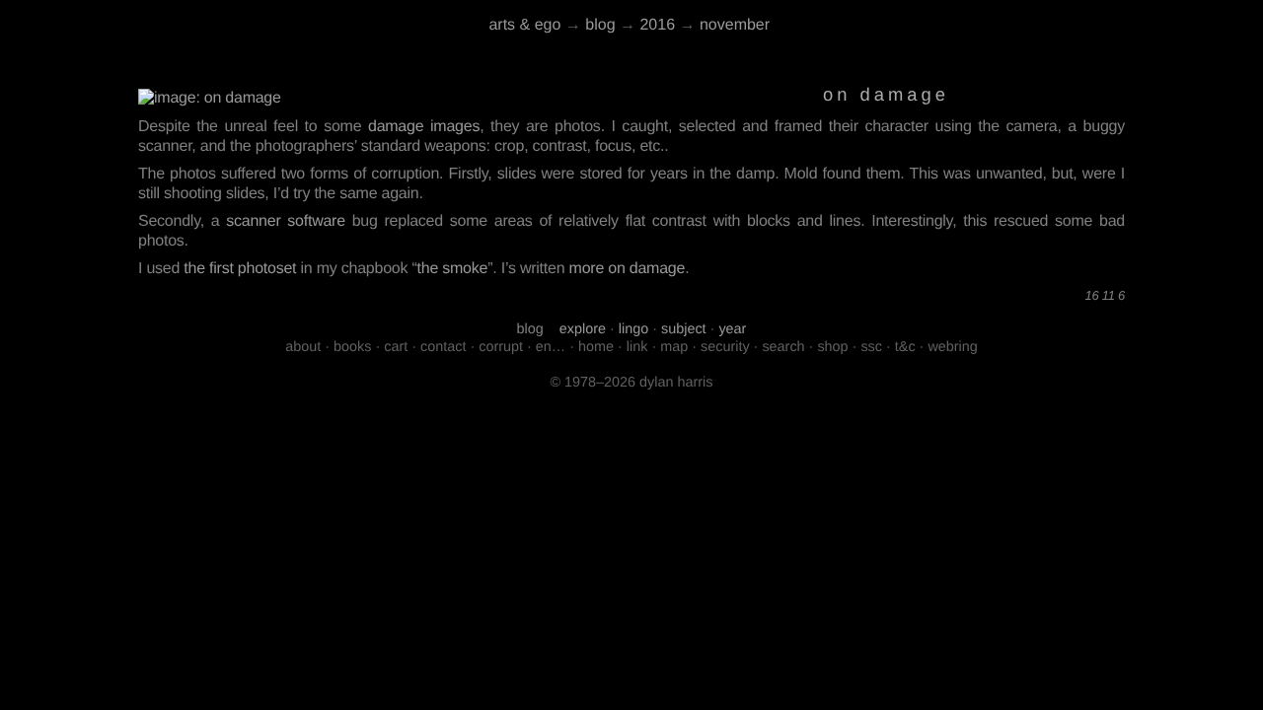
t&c (905, 347)
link (637, 347)
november (735, 25)
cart (396, 347)
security (725, 347)
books (352, 347)
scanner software (285, 221)
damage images (424, 126)
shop (832, 347)
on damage (886, 94)
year (732, 329)
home (596, 347)
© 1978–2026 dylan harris (631, 382)
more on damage (627, 268)
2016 (657, 25)
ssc (871, 347)
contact (443, 347)
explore (582, 329)
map (674, 347)
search (783, 347)
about (303, 347)
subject (683, 329)
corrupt (501, 347)
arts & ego (524, 25)
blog (600, 25)
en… (550, 347)
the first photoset (240, 268)
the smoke (452, 268)
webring (952, 347)
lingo (633, 329)
